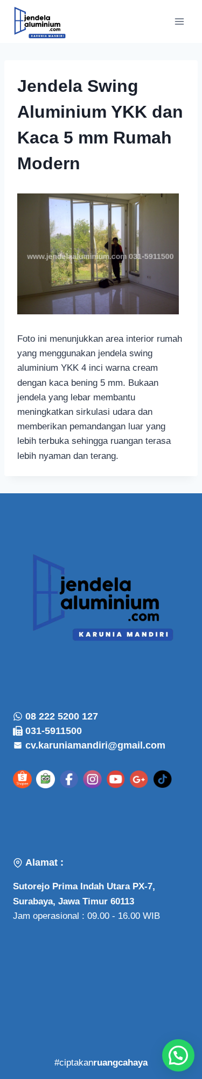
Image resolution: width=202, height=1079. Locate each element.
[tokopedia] (45, 779)
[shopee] (22, 779)
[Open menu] (179, 21)
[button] (178, 1055)
